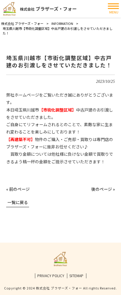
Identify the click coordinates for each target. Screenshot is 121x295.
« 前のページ (18, 189)
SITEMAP (76, 275)
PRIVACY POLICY (50, 275)
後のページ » (103, 189)
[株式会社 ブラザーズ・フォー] (39, 9)
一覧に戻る (17, 202)
